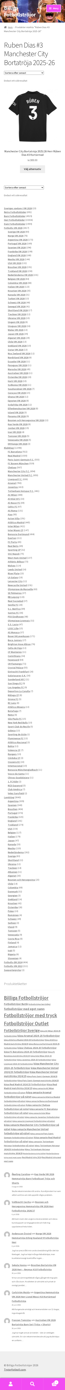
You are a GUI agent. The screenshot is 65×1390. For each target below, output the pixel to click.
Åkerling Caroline (21, 1174)
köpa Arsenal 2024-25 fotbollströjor (39, 1035)
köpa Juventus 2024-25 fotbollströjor (34, 1060)
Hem (10, 27)
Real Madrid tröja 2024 (31, 1157)
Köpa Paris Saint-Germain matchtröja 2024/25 (38, 1080)
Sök (32, 1384)
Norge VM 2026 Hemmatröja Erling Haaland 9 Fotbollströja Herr (35, 1238)
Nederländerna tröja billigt (34, 1153)
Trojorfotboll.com (15, 1369)
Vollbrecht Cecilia (21, 1202)
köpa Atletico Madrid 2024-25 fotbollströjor (24, 1040)
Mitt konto (11, 1384)
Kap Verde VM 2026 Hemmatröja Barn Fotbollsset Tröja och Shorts (33, 1178)
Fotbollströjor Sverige (22, 1030)
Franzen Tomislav (21, 1320)
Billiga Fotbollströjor (20, 11)
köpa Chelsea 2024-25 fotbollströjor (37, 1047)
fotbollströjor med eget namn (24, 1009)
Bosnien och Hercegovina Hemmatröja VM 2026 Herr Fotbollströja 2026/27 (33, 1206)
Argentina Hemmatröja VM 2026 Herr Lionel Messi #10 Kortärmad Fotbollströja (35, 1297)
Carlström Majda (21, 1292)
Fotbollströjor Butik (16, 1004)
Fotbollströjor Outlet (26, 1023)
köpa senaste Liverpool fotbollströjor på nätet (33, 1121)
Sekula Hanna (19, 1265)
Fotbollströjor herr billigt (39, 1004)
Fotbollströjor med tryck (30, 1015)
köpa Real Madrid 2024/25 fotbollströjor (25, 1084)
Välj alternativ (32, 169)
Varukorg (50, 1381)
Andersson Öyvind (21, 1233)
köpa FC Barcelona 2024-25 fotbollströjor (25, 1051)
